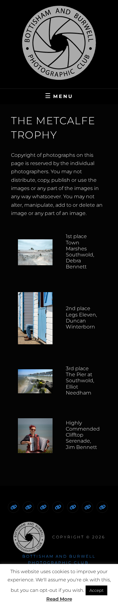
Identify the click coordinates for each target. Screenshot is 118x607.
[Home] (13, 507)
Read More (59, 599)
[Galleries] (58, 507)
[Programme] (28, 507)
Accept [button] (96, 590)
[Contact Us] (102, 507)
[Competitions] (43, 507)
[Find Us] (87, 507)
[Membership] (72, 507)
